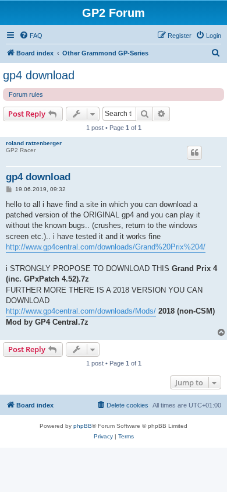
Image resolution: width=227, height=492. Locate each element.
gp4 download (39, 75)
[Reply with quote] (194, 153)
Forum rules (26, 94)
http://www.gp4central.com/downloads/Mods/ (81, 311)
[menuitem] (30, 36)
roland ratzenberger (34, 143)
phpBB (82, 426)
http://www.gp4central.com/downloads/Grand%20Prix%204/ (105, 247)
